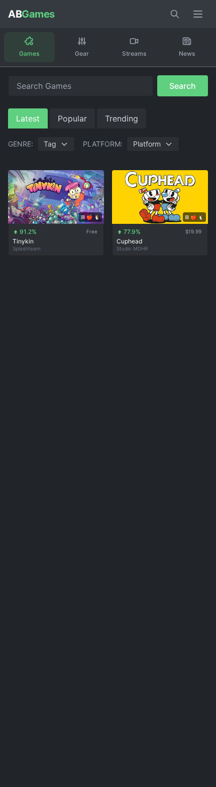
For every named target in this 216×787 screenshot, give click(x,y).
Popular (72, 118)
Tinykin (23, 241)
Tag (50, 144)
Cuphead (129, 241)
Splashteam (27, 248)
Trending (121, 118)
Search (182, 86)
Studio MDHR (132, 248)
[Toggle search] (175, 14)
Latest (28, 118)
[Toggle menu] (198, 14)
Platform (147, 144)
